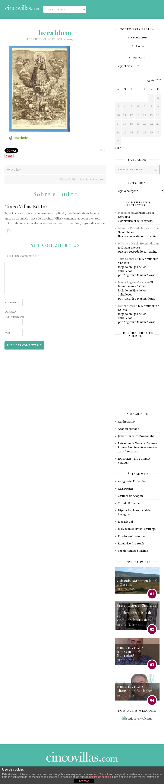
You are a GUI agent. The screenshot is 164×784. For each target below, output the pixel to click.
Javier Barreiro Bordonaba (136, 436)
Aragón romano (128, 428)
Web (7, 332)
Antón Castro (126, 421)
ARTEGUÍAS (125, 488)
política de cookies (100, 776)
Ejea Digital (125, 521)
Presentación (137, 37)
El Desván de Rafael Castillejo (137, 529)
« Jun (118, 147)
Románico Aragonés (131, 543)
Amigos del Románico (132, 481)
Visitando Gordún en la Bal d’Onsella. (137, 583)
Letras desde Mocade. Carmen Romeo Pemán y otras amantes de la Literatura (137, 447)
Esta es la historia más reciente (80, 179)
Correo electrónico (13, 317)
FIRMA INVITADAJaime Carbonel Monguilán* (130, 651)
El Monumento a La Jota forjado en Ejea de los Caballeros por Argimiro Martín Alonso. (138, 267)
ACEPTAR (84, 781)
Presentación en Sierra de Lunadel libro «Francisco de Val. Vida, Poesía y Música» (136, 612)
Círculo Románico (129, 503)
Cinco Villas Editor (47, 39)
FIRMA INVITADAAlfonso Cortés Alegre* (135, 689)
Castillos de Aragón (130, 495)
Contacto (137, 46)
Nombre (11, 302)
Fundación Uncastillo (131, 536)
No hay (16, 169)
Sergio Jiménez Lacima (133, 550)
